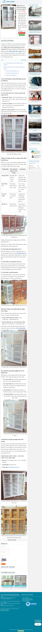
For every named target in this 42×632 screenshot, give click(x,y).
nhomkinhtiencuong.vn (13, 467)
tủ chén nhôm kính (20, 328)
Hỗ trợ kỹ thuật (38, 155)
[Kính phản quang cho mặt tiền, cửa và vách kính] (35, 81)
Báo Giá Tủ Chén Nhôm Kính (20, 587)
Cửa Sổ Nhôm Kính (35, 44)
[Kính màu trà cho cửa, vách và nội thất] (35, 127)
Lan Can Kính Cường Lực (35, 16)
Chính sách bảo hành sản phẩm (27, 598)
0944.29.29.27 (37, 156)
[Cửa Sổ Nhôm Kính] (35, 40)
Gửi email (37, 153)
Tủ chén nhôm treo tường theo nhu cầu (12, 73)
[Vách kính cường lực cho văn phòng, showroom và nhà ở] (35, 28)
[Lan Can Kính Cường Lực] (35, 14)
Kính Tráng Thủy (35, 101)
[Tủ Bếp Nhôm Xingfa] (35, 137)
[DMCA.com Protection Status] (21, 630)
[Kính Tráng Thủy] (35, 96)
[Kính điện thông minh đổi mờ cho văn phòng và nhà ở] (35, 67)
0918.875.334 (37, 152)
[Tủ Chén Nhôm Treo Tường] (7, 580)
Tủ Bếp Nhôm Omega (35, 59)
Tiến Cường (31, 629)
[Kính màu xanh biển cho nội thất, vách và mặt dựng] (35, 109)
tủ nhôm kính (20, 253)
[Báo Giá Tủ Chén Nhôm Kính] (20, 581)
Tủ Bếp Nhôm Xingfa (35, 143)
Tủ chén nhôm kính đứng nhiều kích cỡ (12, 70)
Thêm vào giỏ (22, 32)
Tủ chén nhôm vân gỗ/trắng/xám (11, 75)
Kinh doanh (37, 151)
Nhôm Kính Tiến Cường (15, 51)
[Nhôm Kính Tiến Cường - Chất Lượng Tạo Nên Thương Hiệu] (22, 1)
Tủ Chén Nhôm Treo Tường (7, 587)
